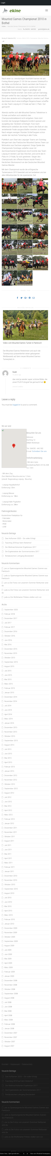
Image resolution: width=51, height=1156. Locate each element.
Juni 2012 (8, 802)
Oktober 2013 (9, 736)
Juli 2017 (7, 623)
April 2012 (8, 810)
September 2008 (11, 994)
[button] (13, 446)
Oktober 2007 (9, 1042)
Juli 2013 (7, 749)
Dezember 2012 (10, 775)
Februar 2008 (9, 1024)
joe (5, 568)
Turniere (19, 38)
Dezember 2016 (10, 631)
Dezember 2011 (10, 828)
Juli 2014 (7, 706)
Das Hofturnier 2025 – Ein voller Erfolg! (20, 538)
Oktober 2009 (9, 937)
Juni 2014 (8, 710)
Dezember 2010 (10, 876)
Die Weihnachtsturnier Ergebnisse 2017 (20, 547)
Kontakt (5, 1064)
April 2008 (8, 1015)
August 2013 (9, 745)
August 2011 (9, 841)
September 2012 (11, 788)
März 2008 (8, 1020)
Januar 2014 (9, 723)
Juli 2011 (7, 845)
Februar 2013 (9, 767)
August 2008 (9, 998)
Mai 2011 (7, 854)
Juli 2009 (7, 950)
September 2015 (11, 662)
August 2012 (9, 793)
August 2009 (9, 946)
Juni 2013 (8, 754)
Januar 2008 (9, 1028)
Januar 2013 (9, 771)
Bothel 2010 (25, 38)
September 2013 (11, 740)
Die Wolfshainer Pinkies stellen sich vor (26, 597)
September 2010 (11, 889)
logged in (16, 405)
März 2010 (8, 915)
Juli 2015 (7, 671)
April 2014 (8, 714)
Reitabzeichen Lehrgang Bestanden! (19, 556)
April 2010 (8, 911)
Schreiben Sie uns (39, 451)
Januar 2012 (9, 823)
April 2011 (8, 858)
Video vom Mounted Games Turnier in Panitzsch (22, 343)
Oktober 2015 (9, 658)
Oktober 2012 (9, 784)
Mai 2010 (7, 906)
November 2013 (10, 732)
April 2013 (8, 762)
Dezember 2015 (10, 649)
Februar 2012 (9, 819)
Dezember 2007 (10, 1033)
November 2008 (10, 985)
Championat (33, 38)
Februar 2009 (9, 972)
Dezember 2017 (10, 618)
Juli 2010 (7, 898)
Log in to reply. (17, 386)
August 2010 (9, 893)
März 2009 (8, 967)
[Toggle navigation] (46, 10)
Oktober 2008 (9, 989)
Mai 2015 (7, 679)
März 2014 (8, 719)
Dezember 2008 (10, 980)
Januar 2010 (9, 924)
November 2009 (10, 932)
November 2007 (10, 1037)
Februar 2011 (9, 867)
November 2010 (10, 880)
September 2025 (11, 610)
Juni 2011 (8, 850)
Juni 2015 (8, 675)
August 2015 (9, 666)
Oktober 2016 (9, 636)
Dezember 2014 (10, 697)
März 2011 (8, 863)
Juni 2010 (8, 902)
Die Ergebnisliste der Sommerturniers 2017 (22, 551)
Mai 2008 (7, 1011)
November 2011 (10, 832)
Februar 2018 (9, 614)
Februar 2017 (9, 627)
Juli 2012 (7, 797)
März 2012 (8, 815)
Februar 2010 (9, 919)
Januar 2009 (9, 976)
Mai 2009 (7, 959)
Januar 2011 (9, 871)
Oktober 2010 (9, 884)
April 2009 (8, 963)
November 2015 (10, 653)
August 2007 (9, 1046)
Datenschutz (27, 1064)
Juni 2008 (8, 1007)
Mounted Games (43, 38)
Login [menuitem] (3, 3)
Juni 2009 (8, 954)
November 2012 (10, 780)
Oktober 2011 (9, 836)
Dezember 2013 (10, 727)
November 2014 (10, 701)
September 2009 (11, 941)
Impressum (15, 1064)
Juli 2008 (7, 1002)
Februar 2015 (9, 688)
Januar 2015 (9, 693)
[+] (25, 325)
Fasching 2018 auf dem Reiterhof (18, 543)
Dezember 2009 (10, 928)
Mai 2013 (7, 758)
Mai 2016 (7, 645)
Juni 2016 (8, 640)
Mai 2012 (7, 806)
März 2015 (8, 684)
